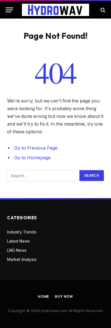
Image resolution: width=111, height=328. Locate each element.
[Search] (102, 9)
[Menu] (9, 9)
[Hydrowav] (55, 10)
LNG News (16, 250)
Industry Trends (21, 232)
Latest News (18, 241)
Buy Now (64, 296)
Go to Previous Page (35, 148)
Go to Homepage (32, 157)
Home (43, 296)
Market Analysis (21, 259)
